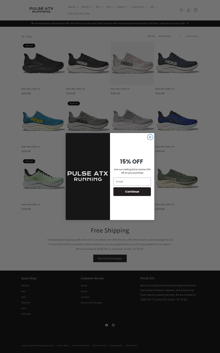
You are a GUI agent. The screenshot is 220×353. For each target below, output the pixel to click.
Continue (132, 192)
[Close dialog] (150, 137)
